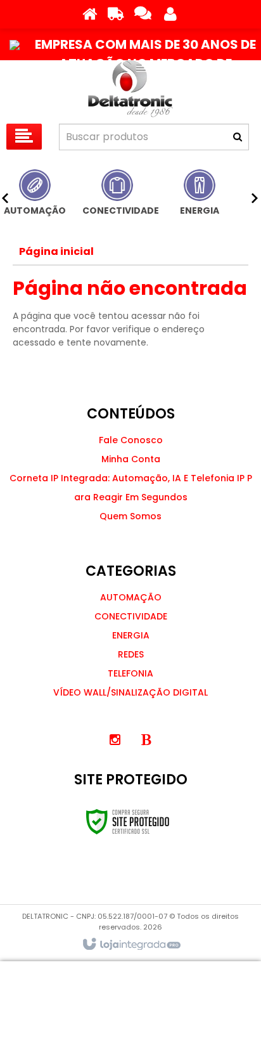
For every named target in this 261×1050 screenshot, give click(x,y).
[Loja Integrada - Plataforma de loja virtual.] (131, 945)
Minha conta (130, 459)
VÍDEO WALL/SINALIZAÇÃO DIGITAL (130, 692)
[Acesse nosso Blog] (146, 739)
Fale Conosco (131, 440)
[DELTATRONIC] (130, 88)
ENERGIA (131, 635)
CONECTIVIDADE (130, 616)
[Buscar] (237, 137)
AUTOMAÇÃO (131, 597)
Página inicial (56, 251)
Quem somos (130, 516)
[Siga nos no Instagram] (114, 739)
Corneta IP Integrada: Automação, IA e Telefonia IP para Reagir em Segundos (131, 487)
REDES (131, 654)
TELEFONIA (130, 673)
